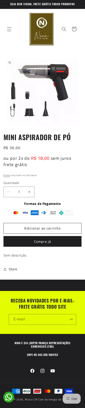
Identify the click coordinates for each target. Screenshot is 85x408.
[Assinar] (71, 319)
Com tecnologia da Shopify (54, 399)
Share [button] (13, 269)
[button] (9, 29)
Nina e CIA (31, 399)
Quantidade (11, 183)
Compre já (42, 241)
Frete (6, 175)
